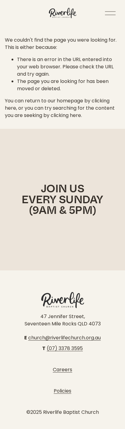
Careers (62, 369)
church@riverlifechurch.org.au (64, 337)
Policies (62, 390)
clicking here (66, 115)
